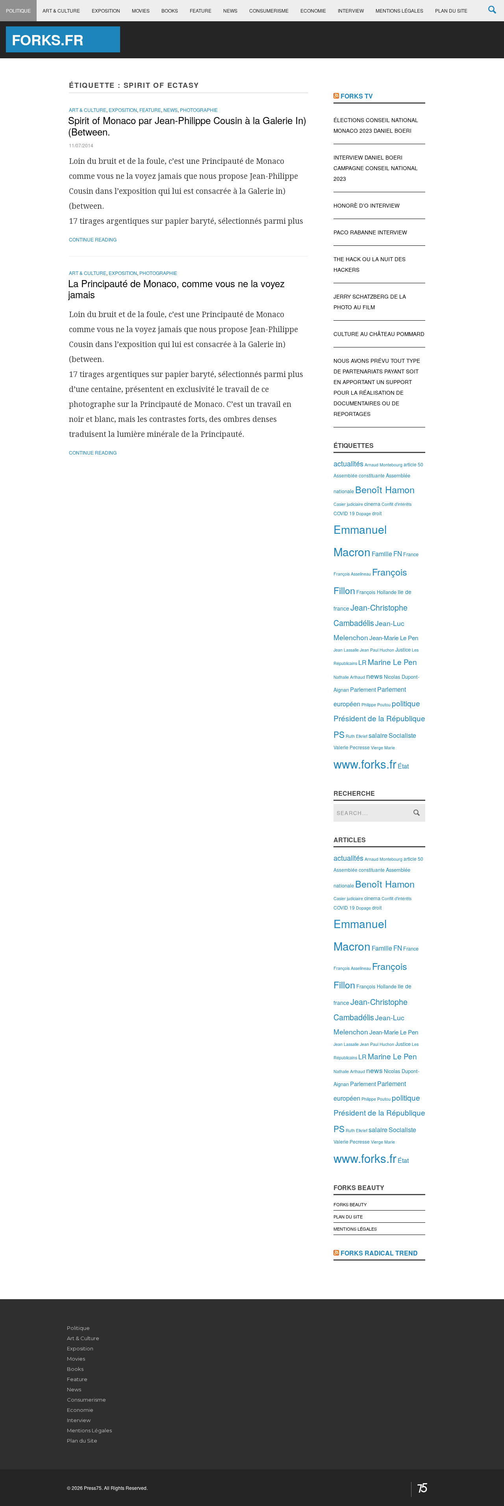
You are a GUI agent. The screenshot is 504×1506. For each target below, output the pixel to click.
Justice (403, 649)
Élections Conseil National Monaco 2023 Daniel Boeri (376, 125)
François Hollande (376, 592)
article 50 (413, 464)
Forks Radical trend (379, 1252)
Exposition (106, 10)
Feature (200, 10)
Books (169, 10)
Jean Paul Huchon (377, 650)
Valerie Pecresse (352, 747)
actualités (348, 463)
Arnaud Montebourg (383, 465)
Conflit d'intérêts (396, 504)
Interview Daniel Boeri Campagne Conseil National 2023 (376, 168)
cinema (372, 503)
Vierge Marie (383, 747)
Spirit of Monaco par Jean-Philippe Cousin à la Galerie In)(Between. (187, 125)
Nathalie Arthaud (349, 677)
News (230, 10)
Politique (18, 10)
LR (362, 662)
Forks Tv (357, 95)
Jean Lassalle (346, 650)
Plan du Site (451, 10)
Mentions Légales (399, 10)
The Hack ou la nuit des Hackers (370, 264)
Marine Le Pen (392, 661)
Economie (313, 10)
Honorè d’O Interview (367, 205)
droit (377, 513)
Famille (382, 553)
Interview (351, 10)
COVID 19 (344, 513)
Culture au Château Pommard (379, 334)
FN (397, 553)
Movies (141, 10)
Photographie (199, 109)
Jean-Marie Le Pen (393, 637)
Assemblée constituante (359, 475)
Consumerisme (269, 10)
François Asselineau (352, 574)
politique (406, 703)
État (403, 766)
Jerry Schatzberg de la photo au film (370, 302)
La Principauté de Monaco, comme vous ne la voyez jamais (176, 288)
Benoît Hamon (385, 489)
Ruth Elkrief (356, 736)
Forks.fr (47, 39)
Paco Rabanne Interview (370, 232)
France (411, 554)
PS (339, 734)
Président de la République (379, 718)
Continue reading (93, 239)
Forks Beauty (350, 1204)
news (374, 676)
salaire (378, 735)
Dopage (363, 513)
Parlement (363, 689)
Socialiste (402, 735)
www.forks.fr (365, 763)
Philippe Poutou (376, 705)
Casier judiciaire (348, 504)
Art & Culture (61, 10)
